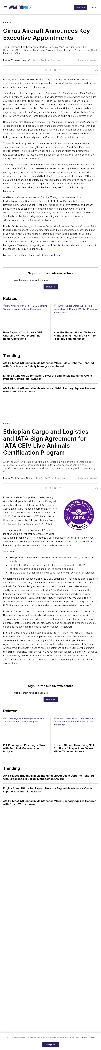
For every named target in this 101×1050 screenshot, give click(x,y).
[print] (96, 70)
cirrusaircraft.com (50, 255)
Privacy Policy (88, 1037)
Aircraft (7, 22)
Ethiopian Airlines (24, 478)
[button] (5, 7)
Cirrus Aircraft (22, 60)
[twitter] (50, 70)
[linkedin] (45, 70)
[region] (50, 1041)
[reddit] (55, 70)
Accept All (50, 1045)
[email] (60, 70)
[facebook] (41, 70)
